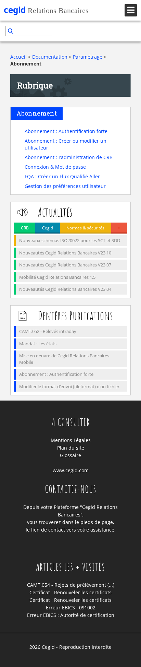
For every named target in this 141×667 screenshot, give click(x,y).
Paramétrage (87, 56)
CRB (25, 228)
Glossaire (70, 455)
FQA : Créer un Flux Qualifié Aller (62, 176)
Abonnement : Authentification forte (66, 131)
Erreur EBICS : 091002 (70, 607)
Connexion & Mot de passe (55, 167)
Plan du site (70, 447)
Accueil (18, 56)
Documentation (49, 56)
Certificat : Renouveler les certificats (70, 592)
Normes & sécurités (85, 228)
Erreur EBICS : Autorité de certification (70, 615)
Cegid (47, 228)
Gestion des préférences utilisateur (65, 186)
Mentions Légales (71, 440)
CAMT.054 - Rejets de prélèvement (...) (70, 585)
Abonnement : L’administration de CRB (69, 157)
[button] (131, 31)
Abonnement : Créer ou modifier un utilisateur (65, 144)
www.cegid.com (71, 470)
